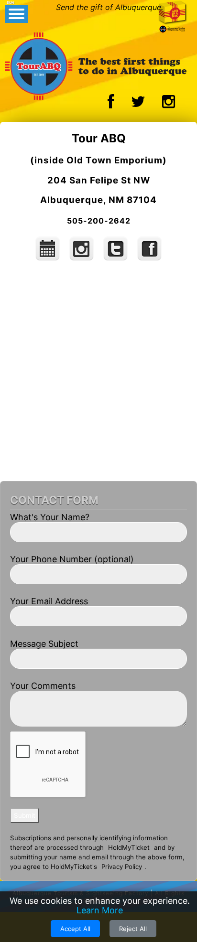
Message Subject (44, 644)
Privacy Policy (121, 866)
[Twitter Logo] (138, 104)
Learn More (100, 910)
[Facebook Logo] (111, 104)
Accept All (75, 928)
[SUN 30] (49, 259)
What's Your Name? (49, 517)
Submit (24, 815)
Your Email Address (49, 601)
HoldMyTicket (129, 847)
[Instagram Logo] (168, 104)
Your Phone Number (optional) (72, 559)
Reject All (133, 928)
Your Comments (43, 686)
